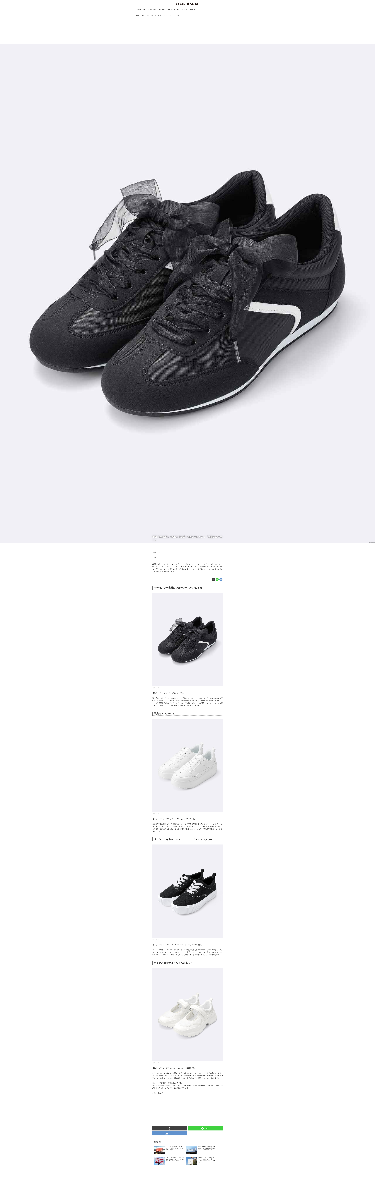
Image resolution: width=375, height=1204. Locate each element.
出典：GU (371, 542)
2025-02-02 (156, 552)
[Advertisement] (188, 30)
